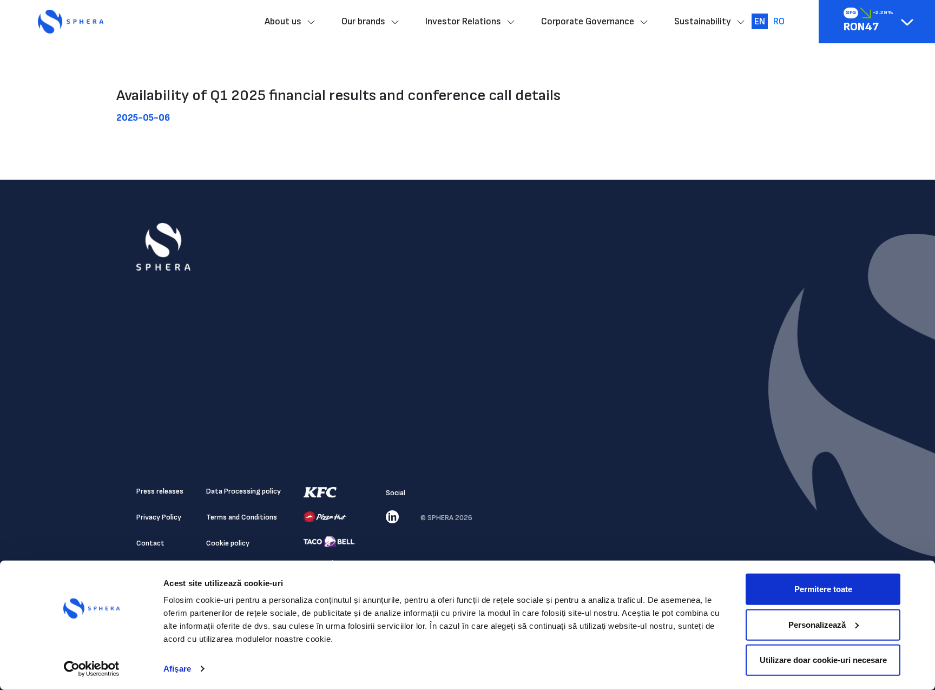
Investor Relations (463, 21)
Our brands (363, 21)
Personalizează (817, 624)
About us (283, 21)
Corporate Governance (587, 21)
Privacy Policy (158, 517)
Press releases (159, 491)
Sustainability (702, 21)
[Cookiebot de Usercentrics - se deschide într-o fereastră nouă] (91, 669)
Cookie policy (227, 543)
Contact (150, 543)
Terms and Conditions (241, 517)
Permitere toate (823, 589)
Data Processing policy (243, 491)
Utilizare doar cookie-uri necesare (823, 660)
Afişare (177, 668)
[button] (907, 22)
